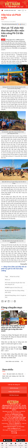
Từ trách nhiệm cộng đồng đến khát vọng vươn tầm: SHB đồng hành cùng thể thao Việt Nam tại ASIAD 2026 (14, 355)
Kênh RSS (13, 433)
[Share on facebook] (2, 301)
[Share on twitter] (5, 301)
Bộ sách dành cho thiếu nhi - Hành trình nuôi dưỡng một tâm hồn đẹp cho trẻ (13, 376)
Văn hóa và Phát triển (11, 16)
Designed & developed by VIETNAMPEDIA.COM (11, 435)
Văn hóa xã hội (15, 276)
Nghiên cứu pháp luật (10, 10)
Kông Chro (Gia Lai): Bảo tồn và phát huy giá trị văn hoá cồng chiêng (13, 269)
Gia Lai (8, 279)
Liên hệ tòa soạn (14, 388)
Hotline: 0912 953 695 (14, 391)
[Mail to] (11, 301)
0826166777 (17, 423)
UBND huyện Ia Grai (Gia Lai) (14, 287)
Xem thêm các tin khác (12, 361)
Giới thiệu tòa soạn (14, 395)
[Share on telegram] (14, 301)
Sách (4, 374)
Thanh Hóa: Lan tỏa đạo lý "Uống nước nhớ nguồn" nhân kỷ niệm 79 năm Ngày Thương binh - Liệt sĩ (14, 348)
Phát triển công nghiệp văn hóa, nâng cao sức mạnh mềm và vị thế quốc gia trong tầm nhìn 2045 (13, 328)
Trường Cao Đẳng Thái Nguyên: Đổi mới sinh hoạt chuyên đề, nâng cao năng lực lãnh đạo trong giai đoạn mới (14, 336)
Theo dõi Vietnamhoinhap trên (9, 24)
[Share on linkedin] (8, 301)
